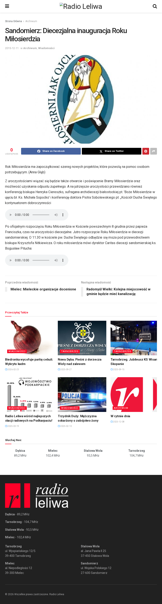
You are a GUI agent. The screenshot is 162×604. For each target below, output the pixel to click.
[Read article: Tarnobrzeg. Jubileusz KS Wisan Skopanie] (135, 338)
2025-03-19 (13, 426)
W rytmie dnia (120, 416)
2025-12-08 (118, 422)
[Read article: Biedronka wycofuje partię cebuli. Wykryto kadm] (29, 338)
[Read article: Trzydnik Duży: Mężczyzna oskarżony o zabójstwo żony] (82, 394)
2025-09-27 (66, 369)
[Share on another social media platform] (153, 151)
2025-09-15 (118, 369)
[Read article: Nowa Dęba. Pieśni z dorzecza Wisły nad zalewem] (82, 338)
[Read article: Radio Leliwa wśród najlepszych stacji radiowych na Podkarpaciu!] (29, 394)
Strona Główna (13, 21)
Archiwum (31, 21)
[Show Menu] (7, 6)
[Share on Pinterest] (145, 151)
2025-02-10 (66, 426)
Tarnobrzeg (69, 351)
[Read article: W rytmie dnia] (135, 394)
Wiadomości (46, 48)
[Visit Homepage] (81, 6)
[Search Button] (155, 6)
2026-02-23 (13, 369)
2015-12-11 (12, 48)
